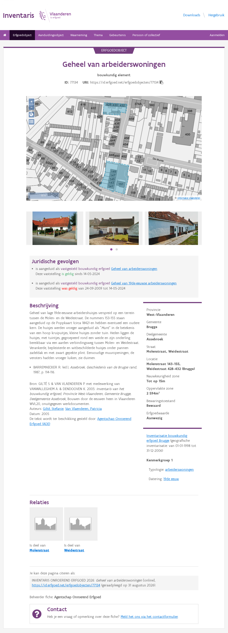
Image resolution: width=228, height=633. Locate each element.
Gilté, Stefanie (53, 409)
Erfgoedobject (22, 35)
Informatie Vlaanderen (188, 197)
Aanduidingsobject (51, 35)
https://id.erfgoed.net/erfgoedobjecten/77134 (66, 585)
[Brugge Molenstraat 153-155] (55, 228)
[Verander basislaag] (31, 122)
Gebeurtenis (117, 35)
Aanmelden (217, 35)
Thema (98, 35)
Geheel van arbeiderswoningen (134, 269)
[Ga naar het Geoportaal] (31, 114)
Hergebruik (216, 15)
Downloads (191, 15)
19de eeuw (171, 479)
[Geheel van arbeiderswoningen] (114, 228)
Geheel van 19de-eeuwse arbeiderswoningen (144, 283)
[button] (111, 249)
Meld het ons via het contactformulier (149, 617)
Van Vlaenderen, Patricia (83, 409)
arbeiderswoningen (179, 469)
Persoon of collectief (146, 35)
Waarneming (78, 35)
